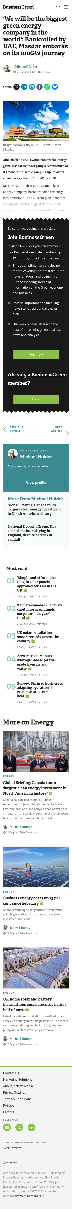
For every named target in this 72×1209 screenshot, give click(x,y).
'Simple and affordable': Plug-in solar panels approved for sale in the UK (36, 584)
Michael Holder (26, 67)
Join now (36, 354)
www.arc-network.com (29, 1196)
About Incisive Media (18, 1086)
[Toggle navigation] (64, 6)
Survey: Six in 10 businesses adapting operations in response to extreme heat (40, 689)
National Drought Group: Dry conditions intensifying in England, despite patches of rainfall (32, 533)
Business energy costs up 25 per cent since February (31, 901)
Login (36, 399)
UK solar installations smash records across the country (38, 636)
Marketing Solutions (17, 1079)
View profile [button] (36, 482)
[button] (57, 6)
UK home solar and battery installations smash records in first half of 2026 (34, 1004)
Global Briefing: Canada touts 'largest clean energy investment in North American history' (34, 509)
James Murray (20, 928)
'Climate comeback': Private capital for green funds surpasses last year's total (39, 611)
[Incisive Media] (10, 1162)
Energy (8, 776)
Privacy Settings (14, 1092)
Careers (8, 1112)
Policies (8, 1105)
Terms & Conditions (17, 1099)
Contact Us (11, 1073)
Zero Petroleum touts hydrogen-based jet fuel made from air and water (36, 662)
